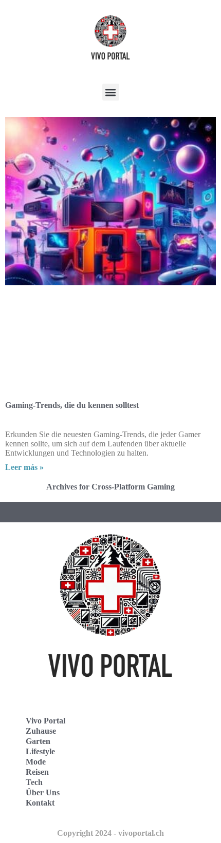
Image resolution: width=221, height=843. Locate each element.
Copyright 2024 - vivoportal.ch (110, 833)
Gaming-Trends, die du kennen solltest (72, 405)
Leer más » (24, 467)
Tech (34, 782)
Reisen (37, 772)
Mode (36, 761)
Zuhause (41, 731)
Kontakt (40, 802)
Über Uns (43, 792)
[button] (110, 92)
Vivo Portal (45, 720)
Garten (38, 741)
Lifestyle (40, 751)
